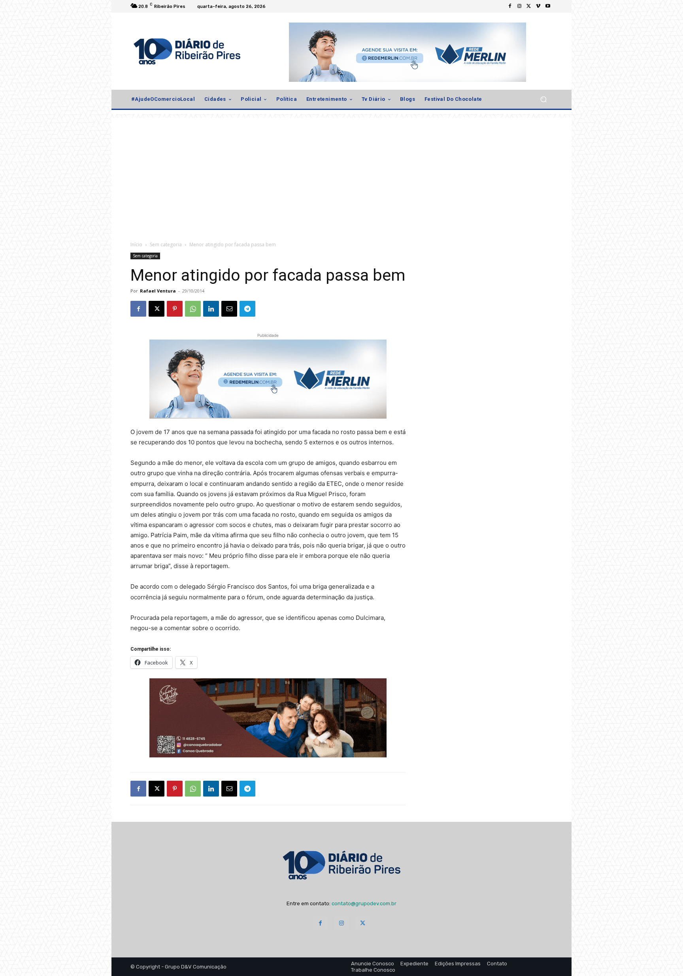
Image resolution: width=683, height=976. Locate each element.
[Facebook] (510, 6)
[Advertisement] (341, 173)
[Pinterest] (175, 309)
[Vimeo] (538, 6)
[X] (529, 6)
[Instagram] (519, 6)
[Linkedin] (211, 309)
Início (136, 244)
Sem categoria (166, 244)
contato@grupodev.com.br (364, 903)
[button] (543, 99)
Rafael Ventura (158, 291)
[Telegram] (247, 309)
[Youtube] (548, 6)
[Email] (229, 309)
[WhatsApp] (193, 309)
